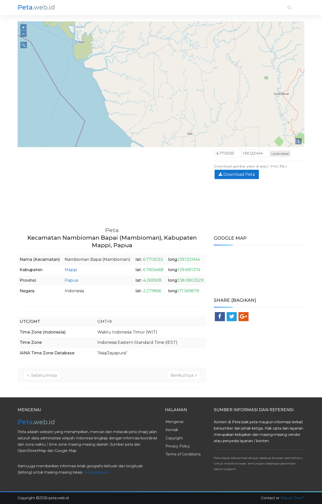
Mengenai (174, 421)
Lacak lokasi (280, 153)
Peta (36, 7)
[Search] (289, 7)
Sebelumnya (43, 375)
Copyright (174, 438)
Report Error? (292, 498)
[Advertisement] (112, 185)
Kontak (172, 430)
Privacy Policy (178, 446)
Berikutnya (183, 375)
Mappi (71, 269)
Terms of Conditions (183, 454)
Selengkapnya (96, 472)
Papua (71, 280)
